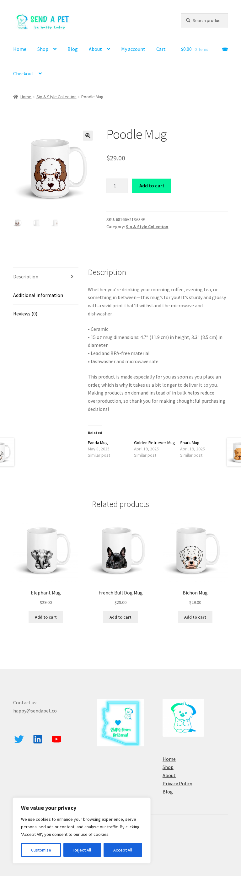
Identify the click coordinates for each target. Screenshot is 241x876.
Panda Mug (98, 442)
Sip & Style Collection (56, 96)
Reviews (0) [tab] (25, 313)
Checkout (23, 73)
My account (133, 49)
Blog (72, 49)
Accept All (122, 850)
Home (19, 49)
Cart (161, 49)
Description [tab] (25, 276)
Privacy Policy (177, 783)
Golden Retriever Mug (154, 442)
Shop (42, 49)
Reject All (82, 850)
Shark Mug (190, 442)
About (95, 49)
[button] (88, 136)
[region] (82, 830)
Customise (41, 850)
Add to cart (151, 185)
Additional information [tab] (38, 295)
